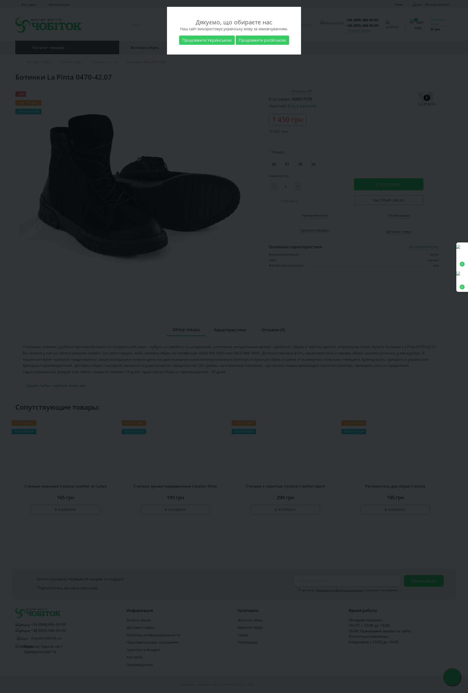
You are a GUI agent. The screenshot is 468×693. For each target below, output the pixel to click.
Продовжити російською (262, 40)
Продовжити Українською (207, 40)
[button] (462, 280)
